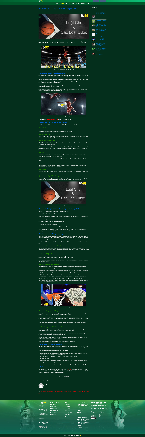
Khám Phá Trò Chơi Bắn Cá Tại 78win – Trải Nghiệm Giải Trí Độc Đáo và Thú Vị (100, 12)
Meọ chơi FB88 (54, 414)
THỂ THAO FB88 (68, 412)
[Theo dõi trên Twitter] (40, 427)
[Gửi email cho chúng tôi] (42, 427)
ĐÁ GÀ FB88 (67, 408)
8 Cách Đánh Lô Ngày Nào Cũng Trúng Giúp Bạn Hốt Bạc (100, 30)
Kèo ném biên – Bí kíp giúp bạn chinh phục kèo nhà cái (100, 21)
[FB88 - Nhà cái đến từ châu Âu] (45, 1)
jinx (50, 12)
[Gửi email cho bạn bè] (64, 376)
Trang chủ (57, 3)
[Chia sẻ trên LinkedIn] (68, 376)
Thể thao (63, 3)
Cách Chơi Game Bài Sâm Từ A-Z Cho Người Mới (100, 54)
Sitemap (80, 427)
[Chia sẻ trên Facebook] (59, 376)
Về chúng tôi (53, 404)
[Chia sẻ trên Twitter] (62, 376)
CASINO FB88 (67, 406)
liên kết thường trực (58, 380)
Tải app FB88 (54, 412)
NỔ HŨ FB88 (67, 410)
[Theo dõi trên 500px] (44, 429)
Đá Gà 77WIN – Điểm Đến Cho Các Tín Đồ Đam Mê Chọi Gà (100, 17)
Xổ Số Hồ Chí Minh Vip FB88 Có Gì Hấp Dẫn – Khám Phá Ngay (99, 35)
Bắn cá (66, 3)
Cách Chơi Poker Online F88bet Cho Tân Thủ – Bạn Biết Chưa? (100, 39)
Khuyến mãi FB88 (54, 410)
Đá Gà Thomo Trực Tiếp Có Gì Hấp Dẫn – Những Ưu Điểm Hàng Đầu (100, 44)
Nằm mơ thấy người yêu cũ (52, 119)
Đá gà (70, 3)
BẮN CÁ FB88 (67, 404)
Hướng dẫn (77, 3)
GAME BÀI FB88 (68, 414)
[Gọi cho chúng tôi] (44, 427)
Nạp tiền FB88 (54, 406)
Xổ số (73, 3)
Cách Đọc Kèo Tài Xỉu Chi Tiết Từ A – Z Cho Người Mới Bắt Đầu (100, 49)
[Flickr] (42, 429)
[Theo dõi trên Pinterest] (46, 427)
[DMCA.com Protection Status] (93, 417)
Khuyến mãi (83, 3)
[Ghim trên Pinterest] (66, 376)
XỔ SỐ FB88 (67, 416)
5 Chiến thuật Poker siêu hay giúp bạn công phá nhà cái (100, 25)
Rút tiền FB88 (54, 408)
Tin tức (88, 3)
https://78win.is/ (43, 423)
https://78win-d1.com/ (43, 422)
